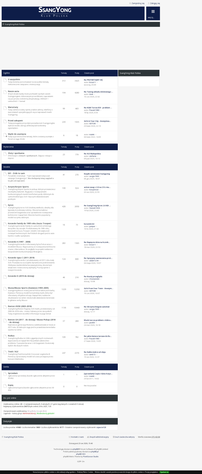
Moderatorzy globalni (45, 413)
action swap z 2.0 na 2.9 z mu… (97, 187)
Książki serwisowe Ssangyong (97, 174)
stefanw (92, 156)
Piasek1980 (94, 110)
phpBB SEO (80, 454)
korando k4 (89, 224)
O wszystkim (14, 79)
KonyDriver (94, 189)
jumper (92, 226)
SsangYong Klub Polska (14, 24)
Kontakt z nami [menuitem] (77, 437)
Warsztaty (13, 107)
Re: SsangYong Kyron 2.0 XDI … (97, 205)
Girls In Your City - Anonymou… (97, 121)
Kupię (10, 385)
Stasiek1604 (94, 208)
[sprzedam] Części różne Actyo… (98, 373)
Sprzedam (13, 373)
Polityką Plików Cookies (85, 472)
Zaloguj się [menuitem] (155, 3)
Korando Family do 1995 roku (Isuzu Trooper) (29, 223)
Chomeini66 (94, 279)
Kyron (10, 205)
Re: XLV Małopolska (92, 153)
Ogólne (6, 73)
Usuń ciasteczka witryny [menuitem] (125, 437)
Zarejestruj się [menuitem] (138, 3)
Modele (6, 167)
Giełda (6, 366)
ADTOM (92, 123)
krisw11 (92, 82)
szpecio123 (101, 427)
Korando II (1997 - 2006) (19, 241)
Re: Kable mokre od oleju (95, 352)
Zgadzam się (164, 472)
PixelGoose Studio (91, 456)
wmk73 (92, 354)
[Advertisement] (81, 49)
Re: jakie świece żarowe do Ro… (98, 336)
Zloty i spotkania (16, 153)
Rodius (11, 335)
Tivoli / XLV (13, 351)
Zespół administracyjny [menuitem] (99, 437)
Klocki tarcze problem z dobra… (98, 320)
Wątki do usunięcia (17, 134)
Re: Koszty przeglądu (93, 276)
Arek (91, 94)
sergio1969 (94, 176)
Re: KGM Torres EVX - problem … (98, 107)
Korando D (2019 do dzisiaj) (21, 276)
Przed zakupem (15, 120)
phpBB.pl (95, 451)
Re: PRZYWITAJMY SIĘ (93, 80)
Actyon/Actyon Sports (18, 186)
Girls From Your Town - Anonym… (98, 288)
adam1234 (94, 260)
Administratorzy (29, 413)
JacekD (92, 322)
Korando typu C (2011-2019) (21, 257)
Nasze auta (13, 91)
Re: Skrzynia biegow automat (97, 306)
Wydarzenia (8, 146)
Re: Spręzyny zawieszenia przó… (98, 258)
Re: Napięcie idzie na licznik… (97, 242)
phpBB (75, 449)
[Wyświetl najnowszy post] (97, 82)
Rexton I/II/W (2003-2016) (20, 306)
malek (91, 134)
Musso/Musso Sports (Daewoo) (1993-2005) (28, 288)
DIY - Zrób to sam (16, 173)
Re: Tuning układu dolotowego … (98, 92)
